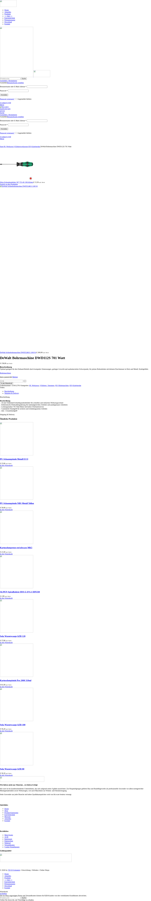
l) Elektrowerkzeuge (21, 147)
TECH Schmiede (14, 870)
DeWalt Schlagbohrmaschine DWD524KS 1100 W (18, 352)
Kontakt (7, 821)
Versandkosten (9, 845)
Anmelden (4, 95)
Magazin (7, 817)
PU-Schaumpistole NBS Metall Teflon (17, 503)
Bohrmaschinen (5, 373)
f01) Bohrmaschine (62, 385)
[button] (6, 465)
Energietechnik (9, 815)
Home (6, 809)
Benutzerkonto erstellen (15, 83)
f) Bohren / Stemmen (47, 385)
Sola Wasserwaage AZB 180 (12, 725)
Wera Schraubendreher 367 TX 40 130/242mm (16, 182)
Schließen (3, 894)
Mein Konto (8, 835)
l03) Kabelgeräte (34, 147)
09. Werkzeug (9, 147)
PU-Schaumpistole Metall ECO (14, 459)
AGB (6, 837)
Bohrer (15, 377)
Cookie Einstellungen (11, 847)
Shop (6, 811)
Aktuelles (7, 819)
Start (2, 147)
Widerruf (7, 843)
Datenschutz (8, 841)
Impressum (8, 839)
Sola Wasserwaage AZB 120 (12, 636)
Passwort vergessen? (7, 99)
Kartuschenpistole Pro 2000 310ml (15, 680)
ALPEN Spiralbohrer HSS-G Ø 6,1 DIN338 (20, 592)
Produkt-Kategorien (11, 813)
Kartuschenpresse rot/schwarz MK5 (16, 547)
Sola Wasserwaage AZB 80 (12, 769)
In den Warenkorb (6, 383)
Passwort (4, 91)
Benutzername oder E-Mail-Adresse (13, 87)
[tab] (77, 391)
